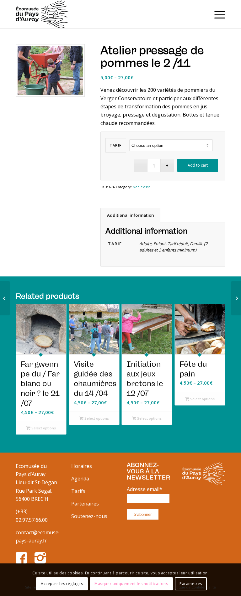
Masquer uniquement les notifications (131, 583)
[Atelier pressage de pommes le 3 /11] (236, 298)
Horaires (81, 466)
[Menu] (216, 14)
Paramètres (190, 583)
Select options (43, 428)
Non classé (142, 186)
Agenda (80, 478)
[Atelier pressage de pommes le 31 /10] (5, 298)
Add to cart (198, 165)
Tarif (116, 145)
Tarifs (78, 491)
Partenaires (85, 503)
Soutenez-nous (89, 516)
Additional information (130, 215)
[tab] (130, 215)
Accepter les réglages (62, 583)
